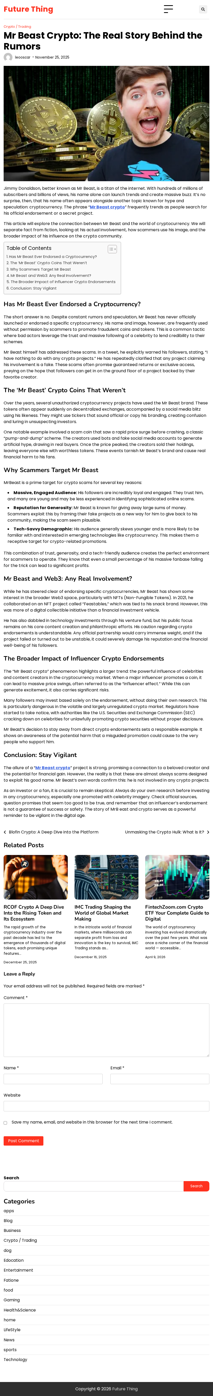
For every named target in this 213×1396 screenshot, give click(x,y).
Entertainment (18, 1270)
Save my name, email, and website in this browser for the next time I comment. (92, 1122)
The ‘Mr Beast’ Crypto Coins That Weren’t (48, 262)
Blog (8, 1220)
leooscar (22, 57)
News (9, 1340)
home (10, 1320)
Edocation (14, 1260)
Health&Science (20, 1310)
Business (12, 1230)
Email (117, 1068)
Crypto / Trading (17, 26)
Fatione (11, 1280)
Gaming (12, 1300)
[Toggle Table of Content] (110, 249)
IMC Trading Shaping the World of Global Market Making (103, 913)
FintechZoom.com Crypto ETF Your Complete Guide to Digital (177, 913)
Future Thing (28, 9)
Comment (16, 998)
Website (12, 1095)
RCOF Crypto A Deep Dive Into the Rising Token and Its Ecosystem (34, 913)
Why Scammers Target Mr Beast (40, 269)
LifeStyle (12, 1329)
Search (11, 1178)
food (8, 1290)
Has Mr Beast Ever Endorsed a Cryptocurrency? (53, 256)
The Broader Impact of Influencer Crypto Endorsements (63, 281)
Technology (15, 1359)
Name (11, 1068)
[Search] (203, 9)
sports (10, 1349)
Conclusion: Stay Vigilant (33, 288)
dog (7, 1250)
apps (9, 1210)
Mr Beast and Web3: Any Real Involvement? (51, 275)
